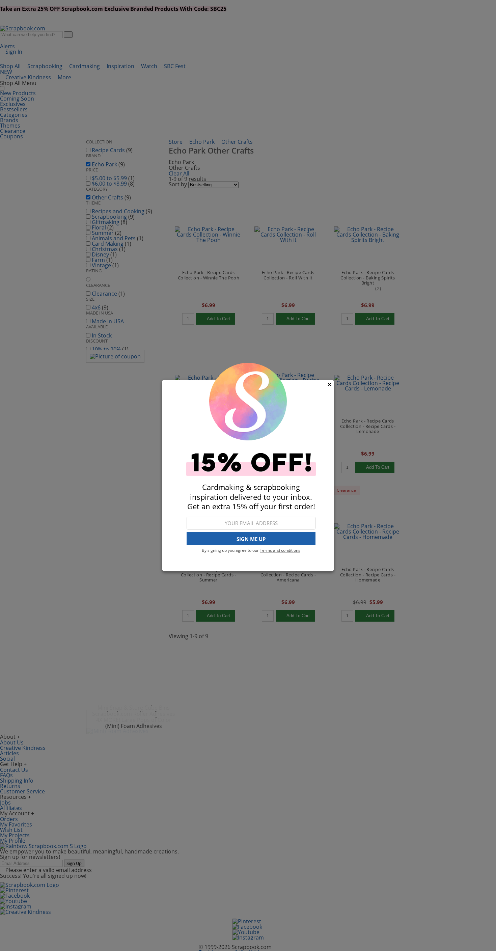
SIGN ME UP (251, 539)
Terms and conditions (280, 550)
